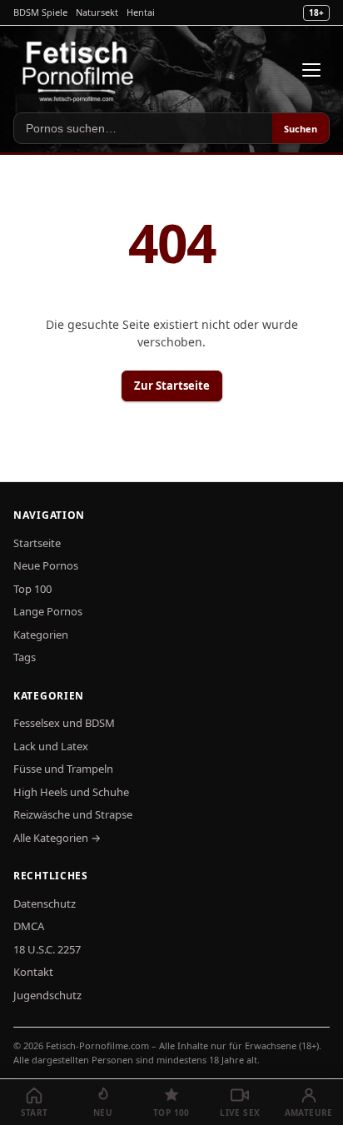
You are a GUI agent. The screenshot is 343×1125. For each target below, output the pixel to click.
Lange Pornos (47, 611)
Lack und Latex (50, 746)
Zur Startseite (172, 385)
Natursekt (97, 12)
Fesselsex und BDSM (64, 722)
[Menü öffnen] (311, 70)
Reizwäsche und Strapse (72, 814)
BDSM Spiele (40, 12)
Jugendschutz (47, 995)
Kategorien (40, 634)
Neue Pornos (45, 565)
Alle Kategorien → (57, 837)
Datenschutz (44, 903)
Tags (24, 657)
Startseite (37, 542)
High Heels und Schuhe (71, 791)
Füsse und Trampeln (63, 768)
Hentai (141, 12)
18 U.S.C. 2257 (47, 949)
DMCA (28, 925)
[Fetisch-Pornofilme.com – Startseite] (77, 70)
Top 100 (32, 588)
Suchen (300, 128)
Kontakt (33, 971)
